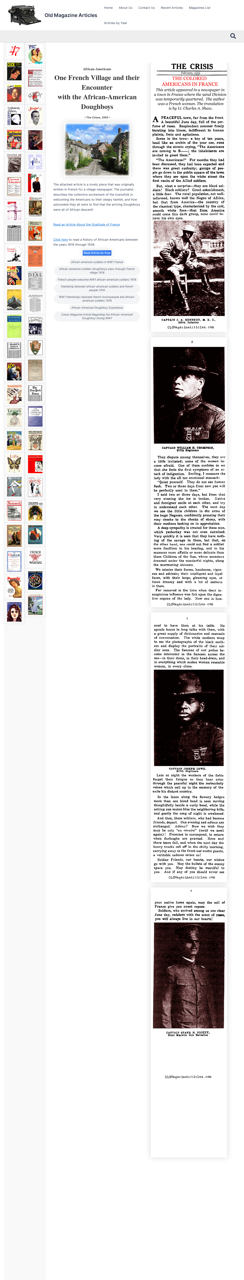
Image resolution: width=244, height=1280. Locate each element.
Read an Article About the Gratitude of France (86, 224)
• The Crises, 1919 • (97, 117)
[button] (233, 36)
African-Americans (97, 68)
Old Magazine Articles (71, 15)
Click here (60, 239)
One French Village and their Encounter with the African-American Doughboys (97, 91)
